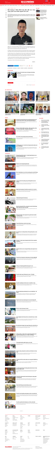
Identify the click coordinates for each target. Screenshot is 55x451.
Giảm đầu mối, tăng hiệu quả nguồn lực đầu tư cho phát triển (26, 393)
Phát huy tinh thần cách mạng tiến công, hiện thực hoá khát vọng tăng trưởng (26, 215)
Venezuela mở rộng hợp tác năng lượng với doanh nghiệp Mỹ (26, 257)
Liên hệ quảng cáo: (37, 448)
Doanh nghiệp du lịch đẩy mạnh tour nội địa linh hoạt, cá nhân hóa (26, 317)
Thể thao (41, 5)
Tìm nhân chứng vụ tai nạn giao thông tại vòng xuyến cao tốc (45, 147)
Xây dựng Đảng (6, 417)
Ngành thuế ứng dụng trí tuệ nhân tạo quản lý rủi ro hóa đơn (26, 189)
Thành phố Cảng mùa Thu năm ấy (22, 197)
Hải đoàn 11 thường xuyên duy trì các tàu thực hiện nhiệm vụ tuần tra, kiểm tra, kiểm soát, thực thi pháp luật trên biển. (26, 243)
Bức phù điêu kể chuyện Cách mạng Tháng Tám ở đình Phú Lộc (27, 325)
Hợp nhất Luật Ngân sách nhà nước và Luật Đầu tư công (25, 282)
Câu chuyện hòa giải (45, 440)
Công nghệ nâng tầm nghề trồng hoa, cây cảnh (24, 342)
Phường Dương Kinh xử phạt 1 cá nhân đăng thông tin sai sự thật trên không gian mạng (11, 102)
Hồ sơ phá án (44, 417)
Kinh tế (6, 5)
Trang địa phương (37, 5)
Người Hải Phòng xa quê (15, 433)
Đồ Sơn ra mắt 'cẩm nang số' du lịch (22, 308)
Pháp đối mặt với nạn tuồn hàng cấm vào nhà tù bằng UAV (26, 299)
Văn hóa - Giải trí (27, 5)
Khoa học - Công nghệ (37, 418)
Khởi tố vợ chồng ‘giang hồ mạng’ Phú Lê (42, 101)
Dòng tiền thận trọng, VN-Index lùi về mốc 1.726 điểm (25, 274)
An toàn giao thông (22, 440)
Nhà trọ (6, 426)
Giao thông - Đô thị (15, 419)
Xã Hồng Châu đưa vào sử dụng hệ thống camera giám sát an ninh (26, 249)
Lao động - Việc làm (22, 417)
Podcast (49, 3)
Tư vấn (44, 419)
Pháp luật (19, 5)
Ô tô (28, 437)
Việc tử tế (21, 419)
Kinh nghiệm (29, 432)
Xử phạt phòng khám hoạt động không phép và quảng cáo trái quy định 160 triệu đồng (45, 136)
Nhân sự (6, 420)
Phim (5, 441)
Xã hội (8, 5)
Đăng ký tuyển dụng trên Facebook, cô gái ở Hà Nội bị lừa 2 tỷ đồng (43, 18)
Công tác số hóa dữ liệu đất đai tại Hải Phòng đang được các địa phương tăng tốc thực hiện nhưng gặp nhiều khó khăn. (26, 138)
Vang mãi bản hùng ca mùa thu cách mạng (23, 223)
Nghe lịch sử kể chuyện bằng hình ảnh (22, 163)
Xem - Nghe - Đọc (14, 425)
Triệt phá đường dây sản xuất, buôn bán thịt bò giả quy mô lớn (27, 114)
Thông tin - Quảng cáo (38, 436)
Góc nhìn (10, 5)
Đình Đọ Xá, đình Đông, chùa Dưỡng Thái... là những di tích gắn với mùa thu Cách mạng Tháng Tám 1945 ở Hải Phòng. (26, 225)
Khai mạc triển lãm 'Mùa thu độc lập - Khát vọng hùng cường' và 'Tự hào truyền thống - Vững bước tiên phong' (26, 129)
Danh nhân (14, 432)
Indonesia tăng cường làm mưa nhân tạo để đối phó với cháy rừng (26, 351)
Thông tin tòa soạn (37, 446)
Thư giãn (21, 427)
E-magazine (46, 3)
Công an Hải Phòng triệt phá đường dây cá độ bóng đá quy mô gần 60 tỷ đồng (45, 140)
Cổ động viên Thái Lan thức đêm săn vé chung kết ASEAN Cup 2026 (26, 360)
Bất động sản (22, 5)
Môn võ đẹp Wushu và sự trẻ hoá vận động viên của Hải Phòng (27, 172)
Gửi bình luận (10, 82)
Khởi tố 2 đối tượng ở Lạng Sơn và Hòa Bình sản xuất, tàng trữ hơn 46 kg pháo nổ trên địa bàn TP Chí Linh (43, 11)
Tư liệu (28, 425)
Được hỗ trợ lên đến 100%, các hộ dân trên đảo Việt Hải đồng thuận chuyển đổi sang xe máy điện (26, 207)
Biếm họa (21, 428)
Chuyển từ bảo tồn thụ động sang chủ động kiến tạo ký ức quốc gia (26, 181)
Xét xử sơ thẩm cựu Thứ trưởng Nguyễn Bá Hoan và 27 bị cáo (42, 114)
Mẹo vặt (6, 434)
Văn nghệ (31, 5)
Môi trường (21, 418)
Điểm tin (21, 437)
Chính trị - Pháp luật (15, 437)
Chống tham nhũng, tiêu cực (46, 418)
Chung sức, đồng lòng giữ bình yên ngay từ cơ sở (24, 265)
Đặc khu (36, 425)
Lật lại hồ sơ (6, 440)
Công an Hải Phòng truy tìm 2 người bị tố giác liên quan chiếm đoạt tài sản (27, 102)
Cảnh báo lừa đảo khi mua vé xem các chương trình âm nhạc (43, 15)
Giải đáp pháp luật (45, 442)
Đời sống (44, 5)
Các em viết (21, 426)
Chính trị (3, 5)
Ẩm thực (6, 433)
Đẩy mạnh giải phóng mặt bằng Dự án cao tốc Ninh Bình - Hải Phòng (26, 292)
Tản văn (21, 425)
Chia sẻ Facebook (11, 65)
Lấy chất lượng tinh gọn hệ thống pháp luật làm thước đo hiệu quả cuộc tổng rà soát (26, 368)
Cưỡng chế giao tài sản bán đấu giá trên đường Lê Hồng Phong (45, 129)
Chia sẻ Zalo (16, 65)
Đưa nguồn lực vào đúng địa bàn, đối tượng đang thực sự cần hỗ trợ (26, 232)
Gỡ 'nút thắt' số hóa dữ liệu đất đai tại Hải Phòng (24, 136)
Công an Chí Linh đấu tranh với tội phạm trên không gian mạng (26, 73)
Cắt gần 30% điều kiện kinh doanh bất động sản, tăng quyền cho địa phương (26, 377)
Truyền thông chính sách (45, 439)
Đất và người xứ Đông (48, 5)
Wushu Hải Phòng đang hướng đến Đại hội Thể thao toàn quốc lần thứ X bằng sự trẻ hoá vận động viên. (26, 174)
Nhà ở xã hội (6, 425)
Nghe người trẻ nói (22, 441)
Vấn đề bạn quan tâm (45, 441)
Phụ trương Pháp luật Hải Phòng (46, 436)
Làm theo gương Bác (7, 418)
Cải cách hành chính (7, 419)
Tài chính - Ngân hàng (15, 420)
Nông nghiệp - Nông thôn (15, 417)
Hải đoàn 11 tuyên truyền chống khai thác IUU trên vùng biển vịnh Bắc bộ (26, 241)
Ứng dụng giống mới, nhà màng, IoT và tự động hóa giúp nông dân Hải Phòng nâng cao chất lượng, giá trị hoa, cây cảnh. (27, 344)
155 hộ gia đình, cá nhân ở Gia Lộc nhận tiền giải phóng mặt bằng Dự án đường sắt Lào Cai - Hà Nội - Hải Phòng (26, 334)
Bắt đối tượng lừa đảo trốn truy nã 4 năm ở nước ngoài (45, 132)
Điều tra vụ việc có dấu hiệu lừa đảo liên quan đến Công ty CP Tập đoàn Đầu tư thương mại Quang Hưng (45, 121)
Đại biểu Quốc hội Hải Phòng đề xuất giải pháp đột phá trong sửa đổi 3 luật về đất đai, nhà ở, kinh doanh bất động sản (26, 120)
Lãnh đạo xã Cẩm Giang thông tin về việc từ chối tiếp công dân (45, 125)
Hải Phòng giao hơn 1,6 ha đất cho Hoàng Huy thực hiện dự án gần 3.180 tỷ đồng (26, 146)
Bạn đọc (53, 5)
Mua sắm (6, 432)
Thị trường (14, 418)
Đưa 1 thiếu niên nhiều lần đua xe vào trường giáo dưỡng (44, 144)
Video (43, 3)
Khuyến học (36, 417)
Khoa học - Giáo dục (14, 5)
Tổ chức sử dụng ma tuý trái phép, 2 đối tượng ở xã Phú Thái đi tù (12, 114)
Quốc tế (34, 5)
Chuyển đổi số (36, 419)
